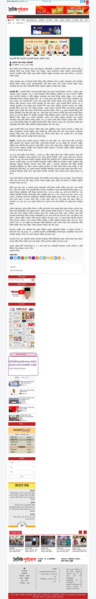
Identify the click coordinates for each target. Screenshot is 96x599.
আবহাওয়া (21, 576)
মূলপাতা (12, 20)
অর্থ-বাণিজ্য (49, 20)
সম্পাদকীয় (22, 583)
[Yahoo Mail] (33, 258)
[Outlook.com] (55, 258)
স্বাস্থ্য (28, 583)
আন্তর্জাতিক (41, 20)
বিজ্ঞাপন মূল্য (47, 1)
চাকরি (9, 23)
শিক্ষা (81, 20)
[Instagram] (29, 258)
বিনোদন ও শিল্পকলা (65, 20)
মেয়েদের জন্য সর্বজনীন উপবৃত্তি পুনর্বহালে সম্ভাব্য (27, 391)
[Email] (44, 258)
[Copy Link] (51, 258)
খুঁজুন (33, 280)
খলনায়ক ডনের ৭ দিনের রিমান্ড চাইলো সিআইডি (27, 408)
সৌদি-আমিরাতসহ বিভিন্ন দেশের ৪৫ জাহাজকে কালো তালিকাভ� (27, 399)
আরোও (21, 424)
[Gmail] (48, 258)
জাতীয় (23, 20)
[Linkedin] (18, 258)
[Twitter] (15, 258)
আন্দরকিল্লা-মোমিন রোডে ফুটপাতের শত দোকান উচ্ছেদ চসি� (26, 416)
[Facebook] (11, 258)
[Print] (37, 258)
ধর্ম (13, 23)
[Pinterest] (22, 258)
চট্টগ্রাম (18, 20)
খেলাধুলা (56, 20)
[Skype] (40, 258)
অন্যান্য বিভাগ (20, 23)
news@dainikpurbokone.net (47, 572)
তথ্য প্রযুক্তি (75, 20)
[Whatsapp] (26, 258)
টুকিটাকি (27, 578)
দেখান (22, 476)
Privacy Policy (45, 574)
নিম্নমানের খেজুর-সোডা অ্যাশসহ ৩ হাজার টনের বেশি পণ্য (27, 382)
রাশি (22, 581)
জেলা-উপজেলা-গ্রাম (32, 20)
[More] (59, 258)
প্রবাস (86, 20)
